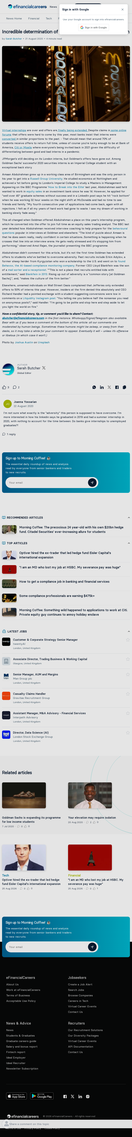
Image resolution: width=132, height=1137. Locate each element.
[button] (66, 568)
